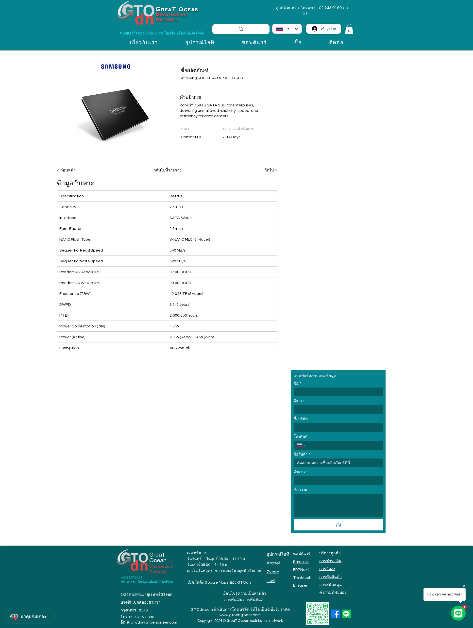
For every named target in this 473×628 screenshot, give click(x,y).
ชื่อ (298, 383)
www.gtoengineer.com (240, 615)
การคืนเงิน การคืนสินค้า (245, 600)
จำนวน (301, 472)
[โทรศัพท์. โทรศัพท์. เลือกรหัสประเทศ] (301, 445)
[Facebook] (335, 614)
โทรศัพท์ (300, 436)
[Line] (346, 614)
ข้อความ (300, 490)
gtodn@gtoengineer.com (154, 622)
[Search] (241, 29)
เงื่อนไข (229, 593)
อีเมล (299, 401)
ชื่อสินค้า (302, 454)
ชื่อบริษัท (301, 419)
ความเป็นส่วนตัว (252, 593)
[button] (349, 29)
